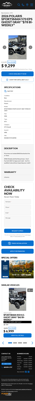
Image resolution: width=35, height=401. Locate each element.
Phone (8, 207)
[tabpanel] (24, 362)
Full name (8, 201)
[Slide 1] (10, 342)
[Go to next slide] (30, 47)
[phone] (23, 4)
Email (7, 212)
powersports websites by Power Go (24, 389)
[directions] (27, 4)
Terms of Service (18, 236)
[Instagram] (29, 372)
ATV (11, 13)
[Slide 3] (20, 342)
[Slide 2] (15, 342)
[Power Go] (16, 394)
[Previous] (3, 343)
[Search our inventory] (18, 4)
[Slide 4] (25, 342)
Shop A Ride (11, 391)
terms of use (9, 385)
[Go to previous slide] (4, 47)
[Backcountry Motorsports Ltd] (7, 4)
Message (8, 218)
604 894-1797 (8, 367)
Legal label (10, 91)
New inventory (5, 13)
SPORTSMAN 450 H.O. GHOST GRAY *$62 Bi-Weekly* (14, 317)
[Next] (32, 343)
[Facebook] (26, 372)
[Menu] (32, 4)
